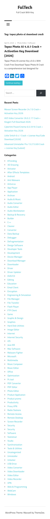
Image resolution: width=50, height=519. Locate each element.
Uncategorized (14, 452)
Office (10, 371)
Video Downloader (15, 471)
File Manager (13, 299)
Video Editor (13, 475)
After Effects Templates (18, 172)
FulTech (25, 7)
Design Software (15, 245)
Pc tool (10, 379)
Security (11, 425)
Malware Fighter (15, 352)
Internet (11, 333)
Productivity (12, 402)
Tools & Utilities (14, 448)
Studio (10, 440)
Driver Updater (14, 272)
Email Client (12, 287)
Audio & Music (14, 199)
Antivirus (11, 184)
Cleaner (10, 226)
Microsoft (11, 356)
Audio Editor (13, 207)
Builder (10, 218)
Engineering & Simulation (19, 295)
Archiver (11, 195)
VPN (9, 483)
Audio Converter (14, 203)
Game (10, 314)
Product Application (16, 394)
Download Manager (16, 260)
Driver (10, 268)
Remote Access (14, 414)
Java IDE (11, 345)
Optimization (13, 375)
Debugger (12, 237)
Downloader (13, 264)
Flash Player (13, 306)
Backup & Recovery (16, 214)
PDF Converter (14, 383)
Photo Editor (22, 42)
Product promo (14, 398)
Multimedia (12, 360)
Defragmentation (15, 241)
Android (11, 176)
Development (13, 253)
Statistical (12, 437)
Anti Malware (13, 180)
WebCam (11, 490)
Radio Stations (14, 410)
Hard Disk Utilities (15, 325)
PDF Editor (12, 387)
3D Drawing (12, 164)
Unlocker (11, 460)
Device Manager (14, 256)
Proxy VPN (12, 406)
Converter (12, 230)
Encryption (12, 291)
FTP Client (12, 310)
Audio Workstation (16, 210)
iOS (9, 341)
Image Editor (13, 329)
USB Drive (12, 463)
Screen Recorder (15, 421)
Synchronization (14, 444)
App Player (12, 187)
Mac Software (13, 348)
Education (12, 283)
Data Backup (13, 233)
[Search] (41, 93)
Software (31, 42)
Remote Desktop (15, 417)
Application (12, 191)
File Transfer (13, 302)
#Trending (12, 161)
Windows (11, 494)
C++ (9, 222)
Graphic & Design (15, 318)
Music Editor (13, 368)
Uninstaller (12, 456)
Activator (11, 168)
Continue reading (13, 82)
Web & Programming (17, 486)
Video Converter (14, 467)
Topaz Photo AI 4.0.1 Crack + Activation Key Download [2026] (23, 51)
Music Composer (15, 364)
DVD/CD (11, 276)
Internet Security (15, 337)
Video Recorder (14, 479)
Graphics (11, 322)
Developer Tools (14, 249)
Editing (10, 279)
